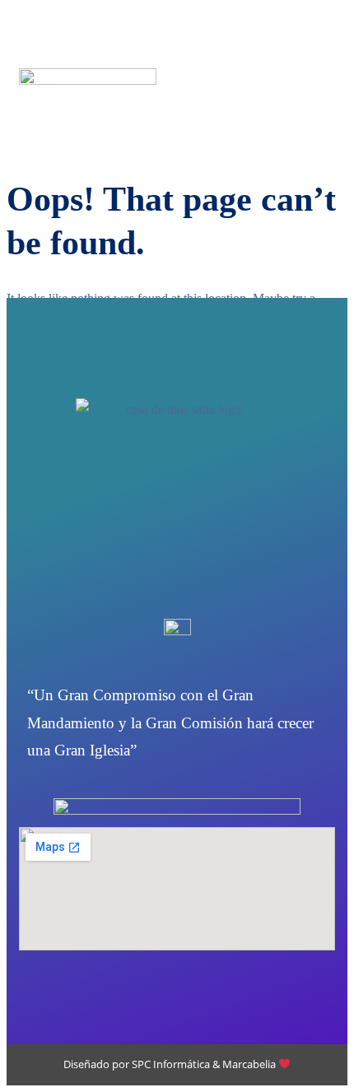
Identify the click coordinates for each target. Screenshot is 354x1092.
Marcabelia (250, 1064)
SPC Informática (171, 1064)
